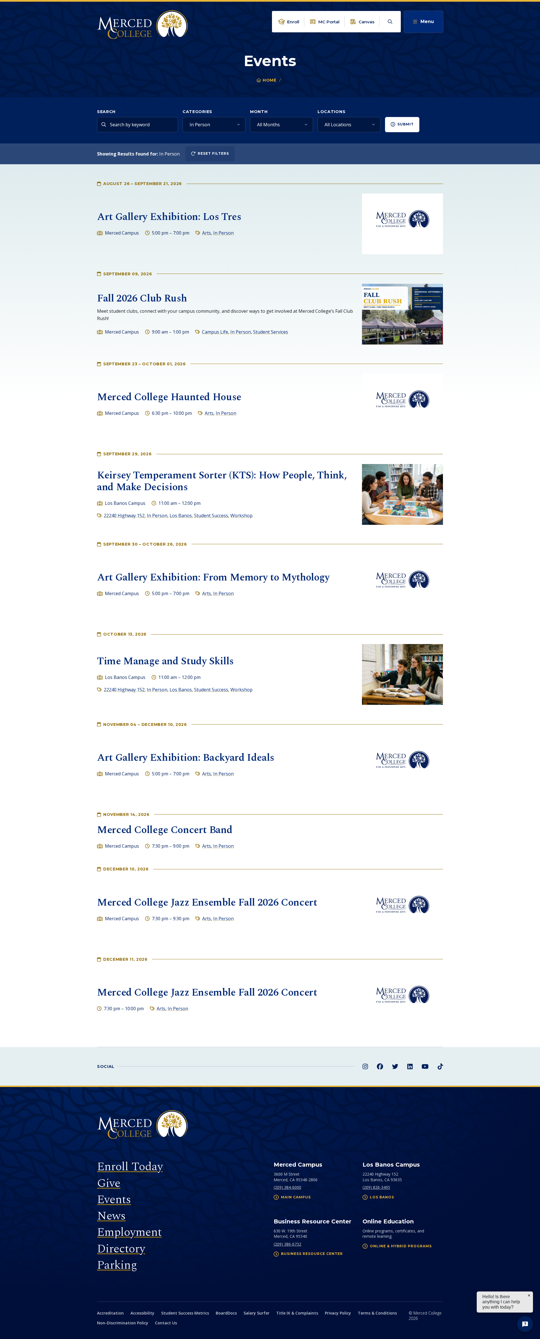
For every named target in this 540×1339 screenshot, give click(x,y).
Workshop (241, 515)
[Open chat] (525, 1324)
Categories (197, 111)
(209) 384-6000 (287, 1187)
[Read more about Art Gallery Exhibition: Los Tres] (402, 223)
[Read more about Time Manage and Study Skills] (402, 674)
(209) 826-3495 (376, 1187)
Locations (331, 111)
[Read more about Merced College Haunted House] (402, 404)
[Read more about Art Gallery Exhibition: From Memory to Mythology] (402, 584)
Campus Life (215, 332)
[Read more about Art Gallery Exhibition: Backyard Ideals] (402, 764)
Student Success (211, 515)
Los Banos (181, 515)
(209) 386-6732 (287, 1244)
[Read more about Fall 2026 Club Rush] (402, 314)
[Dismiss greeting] (529, 1295)
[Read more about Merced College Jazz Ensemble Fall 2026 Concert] (402, 909)
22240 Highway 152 (124, 515)
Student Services (270, 332)
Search (106, 111)
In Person (223, 233)
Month (259, 111)
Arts (206, 233)
